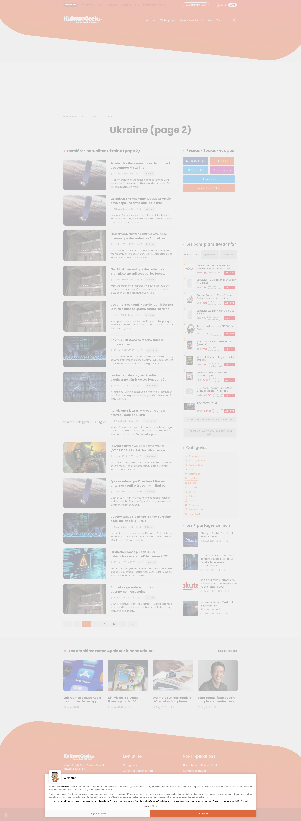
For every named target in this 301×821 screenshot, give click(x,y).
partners (65, 787)
